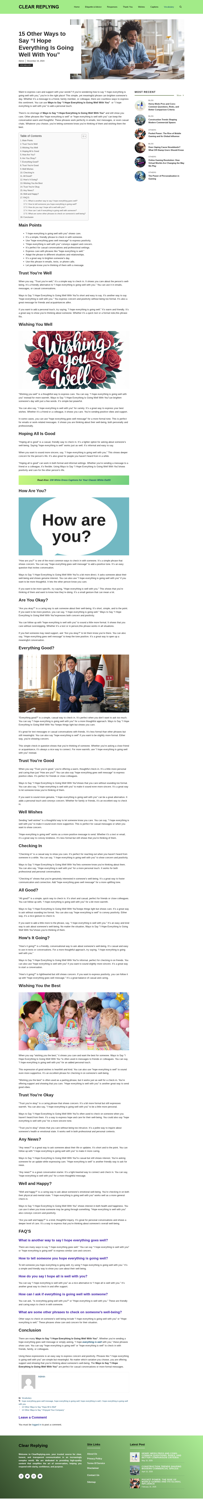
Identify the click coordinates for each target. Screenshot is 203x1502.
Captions (154, 7)
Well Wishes (27, 169)
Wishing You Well (30, 147)
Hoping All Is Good (30, 151)
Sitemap (91, 1482)
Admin (21, 61)
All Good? (27, 176)
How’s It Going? (30, 179)
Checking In (28, 172)
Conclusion (28, 217)
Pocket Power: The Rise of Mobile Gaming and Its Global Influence (161, 1481)
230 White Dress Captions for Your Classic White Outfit (80, 480)
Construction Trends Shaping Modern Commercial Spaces (161, 1467)
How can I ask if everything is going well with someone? (52, 210)
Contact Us (93, 1475)
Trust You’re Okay (31, 187)
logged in (36, 1424)
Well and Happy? (31, 194)
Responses (112, 7)
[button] (180, 7)
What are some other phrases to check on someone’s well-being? (57, 214)
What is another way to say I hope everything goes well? (52, 201)
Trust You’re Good (30, 165)
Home (77, 7)
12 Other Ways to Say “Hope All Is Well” (39, 1407)
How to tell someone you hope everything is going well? (52, 204)
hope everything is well (91, 1401)
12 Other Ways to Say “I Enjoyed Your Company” (43, 1410)
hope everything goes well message (37, 1401)
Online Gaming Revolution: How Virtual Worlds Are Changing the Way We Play (166, 163)
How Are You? (28, 154)
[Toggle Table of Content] (82, 136)
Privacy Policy (94, 1458)
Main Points (27, 140)
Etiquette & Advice (93, 7)
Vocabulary (169, 7)
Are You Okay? (29, 158)
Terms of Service (96, 1463)
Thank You (128, 7)
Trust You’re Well (29, 144)
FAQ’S (26, 197)
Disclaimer (93, 1468)
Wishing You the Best (33, 183)
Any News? (28, 190)
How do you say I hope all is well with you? (46, 207)
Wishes (141, 7)
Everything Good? (30, 162)
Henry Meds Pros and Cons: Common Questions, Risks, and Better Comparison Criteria (163, 107)
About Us (92, 1454)
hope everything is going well (67, 1401)
